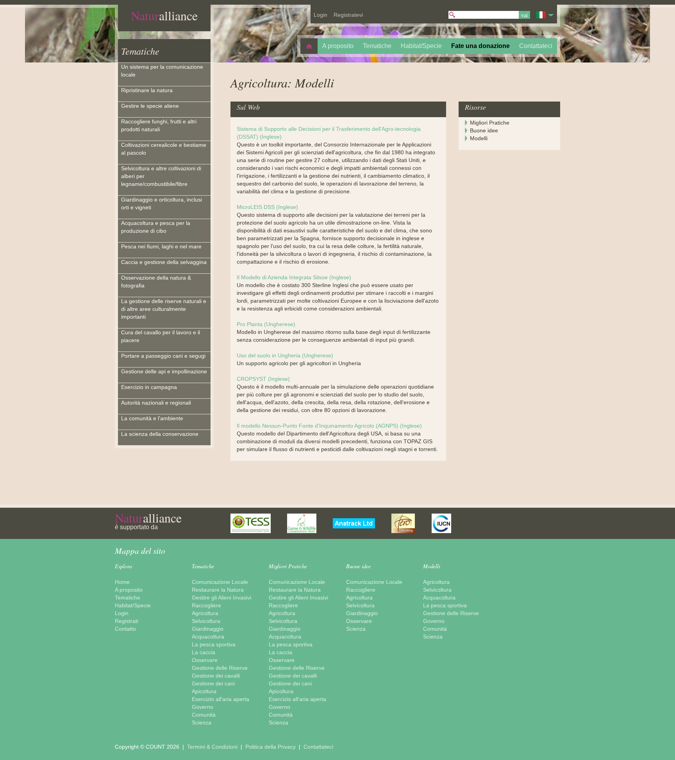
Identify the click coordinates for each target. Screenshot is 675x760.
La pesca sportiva (214, 644)
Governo (202, 707)
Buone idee (484, 130)
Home (122, 582)
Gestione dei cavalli (216, 676)
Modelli (479, 138)
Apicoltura (204, 691)
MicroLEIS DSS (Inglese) (267, 207)
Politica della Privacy (271, 747)
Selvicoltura (206, 621)
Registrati (126, 621)
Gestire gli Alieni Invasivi (221, 597)
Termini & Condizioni (213, 747)
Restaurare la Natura (218, 590)
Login (122, 613)
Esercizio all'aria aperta (220, 699)
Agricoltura (205, 613)
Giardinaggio (207, 629)
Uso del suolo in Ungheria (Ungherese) (285, 355)
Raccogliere (206, 605)
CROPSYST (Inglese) (263, 379)
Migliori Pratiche (489, 123)
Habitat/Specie (133, 605)
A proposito (129, 590)
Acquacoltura (208, 636)
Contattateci (318, 747)
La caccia (203, 652)
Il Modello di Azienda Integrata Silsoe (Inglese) (294, 277)
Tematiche (140, 51)
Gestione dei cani (213, 683)
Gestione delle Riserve (220, 668)
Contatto (125, 629)
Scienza (201, 722)
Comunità (204, 715)
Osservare (205, 660)
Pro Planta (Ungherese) (266, 324)
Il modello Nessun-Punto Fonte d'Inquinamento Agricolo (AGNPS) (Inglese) (329, 426)
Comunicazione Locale (220, 582)
